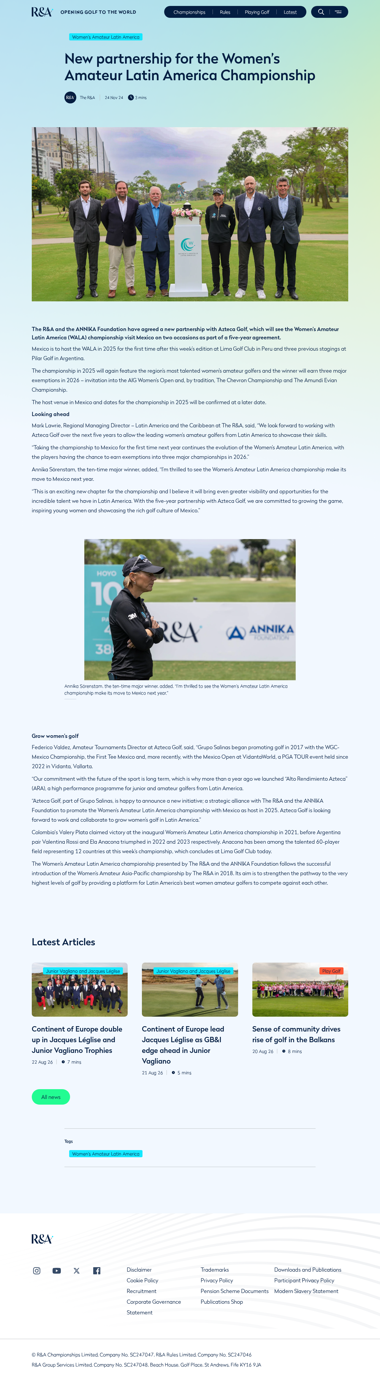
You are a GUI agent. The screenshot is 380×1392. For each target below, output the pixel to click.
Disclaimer (139, 1270)
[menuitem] (42, 12)
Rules (225, 12)
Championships (189, 12)
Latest (290, 12)
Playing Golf (257, 12)
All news (51, 1097)
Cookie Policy (142, 1280)
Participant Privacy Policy (304, 1280)
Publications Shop (222, 1302)
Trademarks (215, 1270)
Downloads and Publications (307, 1270)
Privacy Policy (217, 1280)
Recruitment (141, 1291)
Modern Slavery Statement (306, 1291)
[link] (51, 1097)
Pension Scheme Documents (235, 1291)
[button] (321, 11)
